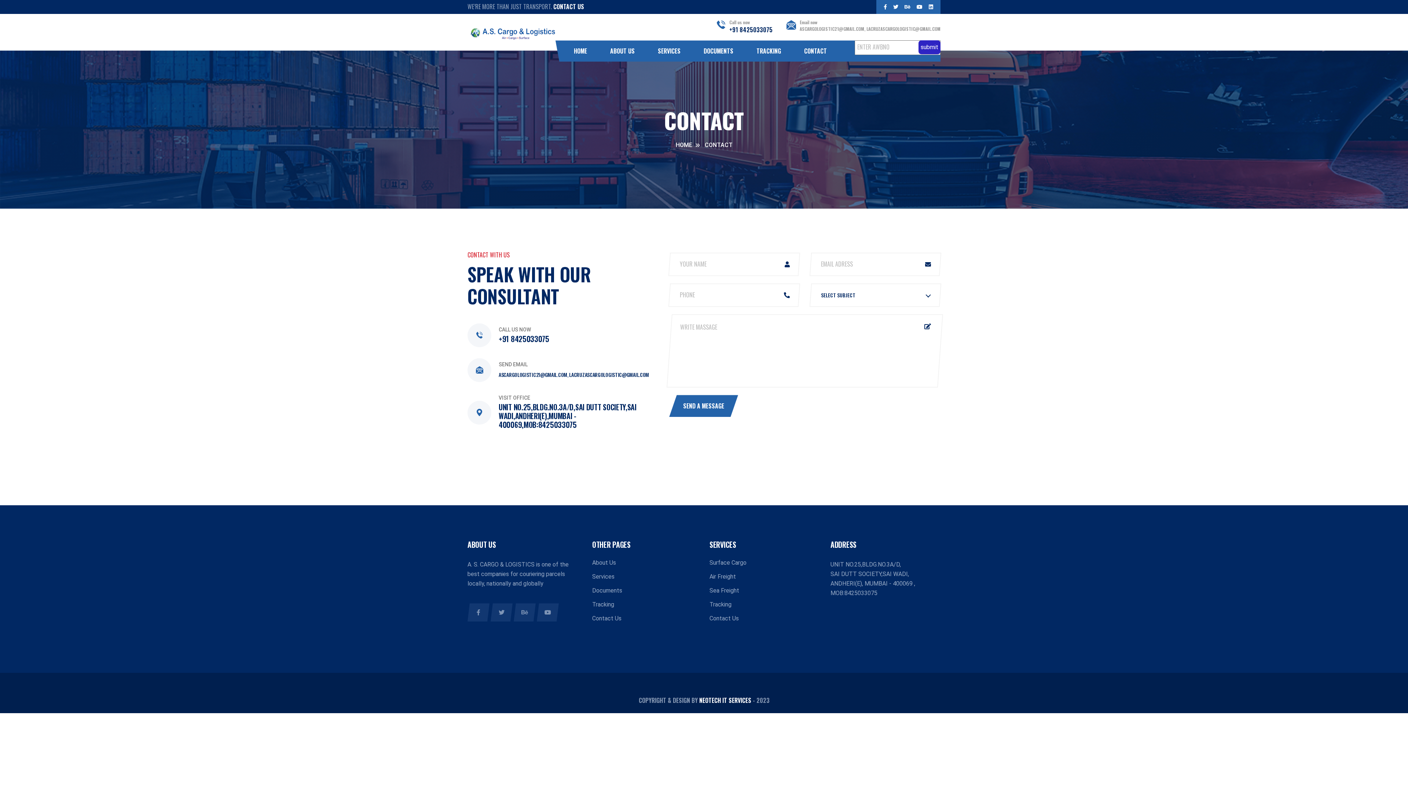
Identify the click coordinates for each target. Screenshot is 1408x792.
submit (929, 47)
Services (603, 576)
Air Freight (723, 576)
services (669, 51)
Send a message (703, 406)
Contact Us (568, 6)
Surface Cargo (728, 562)
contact (815, 51)
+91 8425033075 (751, 29)
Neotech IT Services (725, 700)
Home (580, 51)
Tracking (768, 51)
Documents (718, 51)
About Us (622, 51)
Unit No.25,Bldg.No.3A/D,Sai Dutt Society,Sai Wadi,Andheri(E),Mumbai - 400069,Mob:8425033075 (568, 416)
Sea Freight (724, 590)
